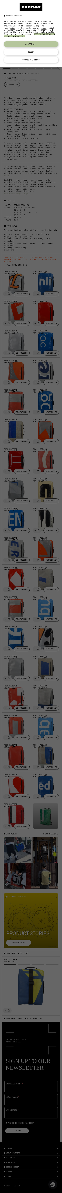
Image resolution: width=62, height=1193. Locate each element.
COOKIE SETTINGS (31, 60)
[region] (31, 33)
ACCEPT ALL (31, 44)
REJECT (31, 52)
